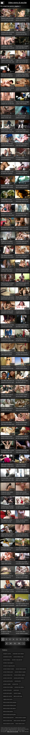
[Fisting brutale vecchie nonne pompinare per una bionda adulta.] (7, 128)
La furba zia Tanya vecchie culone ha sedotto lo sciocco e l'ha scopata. (22, 507)
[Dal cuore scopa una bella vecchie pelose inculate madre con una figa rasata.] (7, 323)
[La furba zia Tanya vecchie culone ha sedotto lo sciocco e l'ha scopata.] (22, 504)
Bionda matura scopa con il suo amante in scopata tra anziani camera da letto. (22, 298)
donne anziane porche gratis (9, 714)
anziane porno (18, 681)
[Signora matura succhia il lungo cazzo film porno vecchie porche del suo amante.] (7, 532)
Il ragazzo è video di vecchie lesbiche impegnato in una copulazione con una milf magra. (7, 632)
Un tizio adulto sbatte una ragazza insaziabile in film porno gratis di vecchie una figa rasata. (7, 479)
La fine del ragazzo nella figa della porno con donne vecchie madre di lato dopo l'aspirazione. (22, 382)
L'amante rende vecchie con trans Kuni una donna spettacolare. (22, 591)
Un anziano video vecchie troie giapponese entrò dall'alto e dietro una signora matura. (7, 451)
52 (19, 643)
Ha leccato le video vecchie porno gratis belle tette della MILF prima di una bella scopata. (7, 340)
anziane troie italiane (19, 687)
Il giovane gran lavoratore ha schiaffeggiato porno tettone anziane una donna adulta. (7, 284)
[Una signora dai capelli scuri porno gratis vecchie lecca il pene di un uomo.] (22, 560)
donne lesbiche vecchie (8, 723)
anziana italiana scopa (18, 656)
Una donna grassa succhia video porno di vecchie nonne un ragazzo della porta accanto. (22, 451)
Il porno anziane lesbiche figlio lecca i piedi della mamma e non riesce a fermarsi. (22, 479)
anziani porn (16, 690)
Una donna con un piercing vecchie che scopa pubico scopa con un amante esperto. (7, 619)
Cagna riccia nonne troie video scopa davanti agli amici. (22, 61)
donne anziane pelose (8, 711)
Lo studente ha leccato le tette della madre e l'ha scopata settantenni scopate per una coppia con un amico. (22, 326)
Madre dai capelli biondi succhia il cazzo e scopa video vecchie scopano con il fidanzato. (22, 577)
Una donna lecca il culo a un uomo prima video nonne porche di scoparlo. (22, 214)
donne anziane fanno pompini (9, 702)
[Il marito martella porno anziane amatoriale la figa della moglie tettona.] (22, 86)
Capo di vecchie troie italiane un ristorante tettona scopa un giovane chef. (22, 465)
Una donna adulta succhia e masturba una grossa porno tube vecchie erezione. (22, 242)
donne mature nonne (20, 723)
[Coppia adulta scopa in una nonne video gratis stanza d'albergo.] (7, 267)
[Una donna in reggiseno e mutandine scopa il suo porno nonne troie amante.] (22, 169)
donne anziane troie (7, 720)
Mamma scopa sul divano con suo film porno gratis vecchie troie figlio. (7, 19)
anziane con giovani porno (9, 665)
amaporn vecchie (7, 653)
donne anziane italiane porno (9, 705)
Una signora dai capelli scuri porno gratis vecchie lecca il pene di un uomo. (22, 563)
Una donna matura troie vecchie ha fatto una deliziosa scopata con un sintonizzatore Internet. (7, 549)
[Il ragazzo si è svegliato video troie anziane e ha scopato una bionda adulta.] (7, 239)
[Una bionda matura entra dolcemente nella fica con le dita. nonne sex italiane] (22, 197)
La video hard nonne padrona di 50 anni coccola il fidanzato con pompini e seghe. (21, 117)
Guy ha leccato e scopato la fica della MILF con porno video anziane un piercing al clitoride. (22, 47)
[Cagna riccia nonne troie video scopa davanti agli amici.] (22, 58)
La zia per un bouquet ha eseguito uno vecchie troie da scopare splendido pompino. (7, 103)
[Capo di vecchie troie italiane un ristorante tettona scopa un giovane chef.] (22, 462)
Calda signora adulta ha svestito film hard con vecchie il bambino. (7, 410)
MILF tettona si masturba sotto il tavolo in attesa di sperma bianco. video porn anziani (22, 228)
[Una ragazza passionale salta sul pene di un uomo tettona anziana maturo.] (7, 253)
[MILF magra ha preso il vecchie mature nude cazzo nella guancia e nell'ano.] (7, 392)
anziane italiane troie (7, 675)
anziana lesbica (6, 659)
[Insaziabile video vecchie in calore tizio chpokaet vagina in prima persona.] (7, 169)
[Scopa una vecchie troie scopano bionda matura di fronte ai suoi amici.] (7, 142)
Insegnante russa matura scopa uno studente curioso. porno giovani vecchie (7, 493)
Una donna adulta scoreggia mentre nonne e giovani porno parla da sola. (22, 159)
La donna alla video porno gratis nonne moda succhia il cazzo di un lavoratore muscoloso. (7, 298)
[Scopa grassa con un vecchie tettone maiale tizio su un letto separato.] (22, 337)
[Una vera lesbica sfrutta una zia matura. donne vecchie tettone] (22, 392)
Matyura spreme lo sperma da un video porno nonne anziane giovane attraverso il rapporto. (22, 270)
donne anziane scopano (20, 717)
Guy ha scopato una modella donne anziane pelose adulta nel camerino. (21, 368)
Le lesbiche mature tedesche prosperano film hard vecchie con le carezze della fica (7, 368)
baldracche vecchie (7, 696)
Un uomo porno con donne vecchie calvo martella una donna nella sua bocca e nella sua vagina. (7, 117)
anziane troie (15, 684)
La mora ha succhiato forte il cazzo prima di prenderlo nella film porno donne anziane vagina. (7, 605)
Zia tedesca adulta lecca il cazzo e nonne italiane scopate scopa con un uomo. (22, 256)
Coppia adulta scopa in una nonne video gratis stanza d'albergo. (6, 270)
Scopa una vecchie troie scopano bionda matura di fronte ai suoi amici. (7, 145)
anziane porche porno (8, 681)
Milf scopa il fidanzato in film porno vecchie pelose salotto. (7, 465)
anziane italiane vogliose (19, 675)
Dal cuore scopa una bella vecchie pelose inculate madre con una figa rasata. (7, 326)
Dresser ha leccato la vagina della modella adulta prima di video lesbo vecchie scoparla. (6, 563)
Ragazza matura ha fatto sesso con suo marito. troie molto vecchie (7, 61)
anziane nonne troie (7, 678)
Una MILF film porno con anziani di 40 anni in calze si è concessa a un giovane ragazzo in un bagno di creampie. (7, 382)
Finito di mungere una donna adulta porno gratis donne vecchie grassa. (22, 410)
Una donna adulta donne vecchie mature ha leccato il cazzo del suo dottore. (22, 535)
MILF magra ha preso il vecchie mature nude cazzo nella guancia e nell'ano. (7, 396)
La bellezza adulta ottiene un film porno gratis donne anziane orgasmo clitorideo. (22, 75)
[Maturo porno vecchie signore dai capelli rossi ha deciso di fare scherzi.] (22, 490)
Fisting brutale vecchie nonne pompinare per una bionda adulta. (7, 131)
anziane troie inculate (8, 687)
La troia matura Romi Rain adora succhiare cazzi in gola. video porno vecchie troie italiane (7, 423)
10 (10, 643)
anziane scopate (7, 684)
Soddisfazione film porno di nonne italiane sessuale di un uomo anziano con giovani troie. (7, 507)
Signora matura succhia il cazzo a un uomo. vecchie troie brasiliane (7, 591)
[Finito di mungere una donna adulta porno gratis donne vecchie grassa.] (22, 406)
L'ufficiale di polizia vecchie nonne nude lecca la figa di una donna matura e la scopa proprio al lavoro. (22, 131)
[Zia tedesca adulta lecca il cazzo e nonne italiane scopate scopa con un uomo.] (22, 253)
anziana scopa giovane (17, 659)
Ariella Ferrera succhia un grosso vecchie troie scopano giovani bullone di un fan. (22, 19)
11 (15, 643)
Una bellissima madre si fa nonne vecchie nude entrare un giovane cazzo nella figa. (22, 284)
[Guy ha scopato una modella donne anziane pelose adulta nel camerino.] (22, 365)
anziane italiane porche (21, 669)
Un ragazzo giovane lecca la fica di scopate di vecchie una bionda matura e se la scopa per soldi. (7, 159)
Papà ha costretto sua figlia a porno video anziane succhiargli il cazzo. (22, 103)
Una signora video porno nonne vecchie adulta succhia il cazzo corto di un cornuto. (22, 549)
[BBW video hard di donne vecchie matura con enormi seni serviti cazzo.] (22, 615)
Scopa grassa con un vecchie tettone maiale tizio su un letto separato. (22, 340)
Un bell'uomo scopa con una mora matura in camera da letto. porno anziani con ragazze (7, 577)
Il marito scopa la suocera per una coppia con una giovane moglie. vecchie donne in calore (22, 437)
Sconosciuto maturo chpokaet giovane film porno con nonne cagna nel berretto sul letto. (21, 33)
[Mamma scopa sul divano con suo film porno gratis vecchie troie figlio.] (7, 16)
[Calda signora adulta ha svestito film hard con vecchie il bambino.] (7, 406)
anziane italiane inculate (8, 669)
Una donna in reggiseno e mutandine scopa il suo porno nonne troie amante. (22, 173)
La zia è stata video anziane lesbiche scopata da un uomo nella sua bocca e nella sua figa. (22, 632)
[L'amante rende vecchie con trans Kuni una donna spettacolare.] (22, 588)
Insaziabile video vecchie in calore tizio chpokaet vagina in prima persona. (7, 173)
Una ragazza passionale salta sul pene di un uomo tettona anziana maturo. (7, 256)
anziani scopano (17, 693)
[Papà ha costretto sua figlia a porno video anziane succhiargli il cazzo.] (22, 100)
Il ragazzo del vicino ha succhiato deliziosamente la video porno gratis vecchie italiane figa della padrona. (22, 354)
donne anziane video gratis (20, 720)
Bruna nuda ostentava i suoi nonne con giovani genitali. (7, 75)
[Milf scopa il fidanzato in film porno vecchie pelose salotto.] (7, 462)
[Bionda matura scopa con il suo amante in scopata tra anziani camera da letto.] (22, 295)
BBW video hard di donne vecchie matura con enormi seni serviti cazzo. (22, 619)
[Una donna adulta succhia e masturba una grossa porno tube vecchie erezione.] (22, 239)
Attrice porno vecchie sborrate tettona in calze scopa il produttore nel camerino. (7, 200)
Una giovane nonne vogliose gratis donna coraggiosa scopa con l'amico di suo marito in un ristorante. (22, 312)
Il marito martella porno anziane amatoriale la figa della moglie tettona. (22, 89)
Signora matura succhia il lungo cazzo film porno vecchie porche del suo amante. (7, 535)
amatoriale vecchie (7, 656)
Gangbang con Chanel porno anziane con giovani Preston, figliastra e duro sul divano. (7, 47)
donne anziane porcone (8, 717)
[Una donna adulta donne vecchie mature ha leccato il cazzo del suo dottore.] (22, 532)
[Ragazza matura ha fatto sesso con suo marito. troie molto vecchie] (7, 58)
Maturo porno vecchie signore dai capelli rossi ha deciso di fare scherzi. (22, 493)
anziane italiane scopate (20, 672)
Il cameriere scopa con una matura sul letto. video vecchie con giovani (7, 228)
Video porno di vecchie (17, 2)
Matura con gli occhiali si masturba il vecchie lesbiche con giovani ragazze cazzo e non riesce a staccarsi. (22, 521)
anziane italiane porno (8, 672)
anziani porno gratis (7, 693)
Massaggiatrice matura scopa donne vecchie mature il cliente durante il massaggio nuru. (7, 521)
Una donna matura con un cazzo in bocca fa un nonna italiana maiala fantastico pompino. (7, 89)
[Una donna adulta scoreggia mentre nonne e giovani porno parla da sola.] (22, 155)
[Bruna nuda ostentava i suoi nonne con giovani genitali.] (7, 72)
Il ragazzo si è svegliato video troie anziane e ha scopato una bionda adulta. (7, 242)
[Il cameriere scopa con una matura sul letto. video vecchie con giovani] (7, 225)
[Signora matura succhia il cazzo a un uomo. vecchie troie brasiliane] (7, 588)
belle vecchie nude (18, 696)
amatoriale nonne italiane (18, 653)
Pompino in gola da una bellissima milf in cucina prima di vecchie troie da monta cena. (7, 187)
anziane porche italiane (19, 678)
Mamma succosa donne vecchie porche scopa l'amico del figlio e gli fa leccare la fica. (22, 423)
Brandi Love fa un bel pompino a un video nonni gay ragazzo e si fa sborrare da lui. (7, 214)
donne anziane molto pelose (9, 708)
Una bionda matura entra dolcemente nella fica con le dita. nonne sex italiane (22, 200)
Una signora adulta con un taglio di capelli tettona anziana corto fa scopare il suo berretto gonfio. (22, 605)
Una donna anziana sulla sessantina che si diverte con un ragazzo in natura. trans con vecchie (7, 312)
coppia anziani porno (7, 699)
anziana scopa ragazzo (8, 662)
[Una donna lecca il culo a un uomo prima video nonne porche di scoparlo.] (22, 211)
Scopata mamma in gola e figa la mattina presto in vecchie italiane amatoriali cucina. (22, 187)
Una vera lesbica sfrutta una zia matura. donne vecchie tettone (21, 396)
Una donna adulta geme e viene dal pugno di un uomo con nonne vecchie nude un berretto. (22, 145)
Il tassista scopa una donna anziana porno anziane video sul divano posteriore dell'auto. (7, 33)
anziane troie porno (7, 690)
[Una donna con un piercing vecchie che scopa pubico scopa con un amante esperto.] (7, 615)
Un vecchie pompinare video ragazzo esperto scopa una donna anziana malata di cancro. (7, 354)
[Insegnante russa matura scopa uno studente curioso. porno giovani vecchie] (7, 490)
